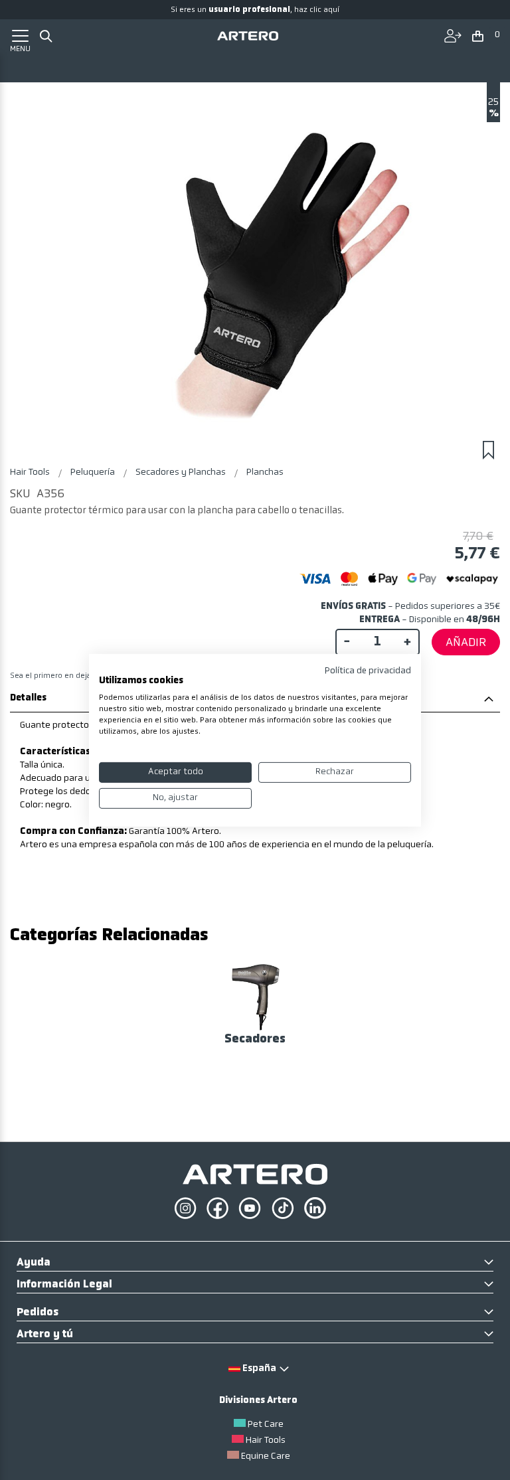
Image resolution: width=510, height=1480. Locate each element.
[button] (486, 37)
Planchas (265, 472)
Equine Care (265, 1456)
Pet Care (266, 1425)
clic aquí (324, 10)
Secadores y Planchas (181, 472)
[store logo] (247, 35)
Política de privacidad (368, 670)
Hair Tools (31, 472)
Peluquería (93, 472)
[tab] (255, 1264)
